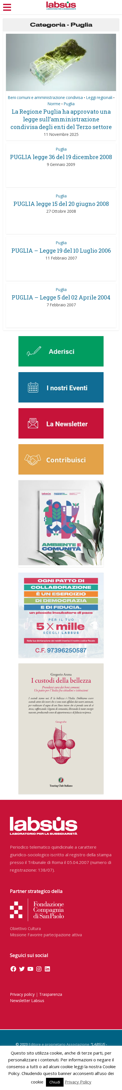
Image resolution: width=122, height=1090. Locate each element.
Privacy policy (22, 994)
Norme (53, 103)
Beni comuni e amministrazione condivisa (45, 97)
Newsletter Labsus (27, 1000)
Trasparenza (50, 994)
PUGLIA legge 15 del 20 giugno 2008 (61, 203)
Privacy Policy (78, 1082)
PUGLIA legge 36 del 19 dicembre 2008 (61, 157)
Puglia (69, 103)
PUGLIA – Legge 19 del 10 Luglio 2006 (61, 250)
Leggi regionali (99, 97)
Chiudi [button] (54, 1082)
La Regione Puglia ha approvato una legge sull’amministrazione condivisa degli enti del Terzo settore (61, 119)
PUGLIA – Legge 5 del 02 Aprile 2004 (61, 297)
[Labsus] (61, 5)
